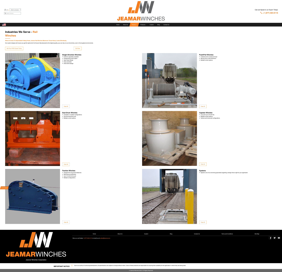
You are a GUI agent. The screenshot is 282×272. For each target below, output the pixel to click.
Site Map (257, 234)
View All (66, 106)
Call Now (77, 48)
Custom (152, 24)
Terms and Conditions (227, 234)
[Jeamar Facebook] (270, 238)
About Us (125, 24)
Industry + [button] (134, 24)
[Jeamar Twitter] (275, 238)
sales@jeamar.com (105, 238)
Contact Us (166, 24)
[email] (5, 13)
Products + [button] (143, 24)
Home (117, 24)
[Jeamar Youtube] (279, 238)
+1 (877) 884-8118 (270, 12)
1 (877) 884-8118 (87, 238)
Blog (158, 24)
